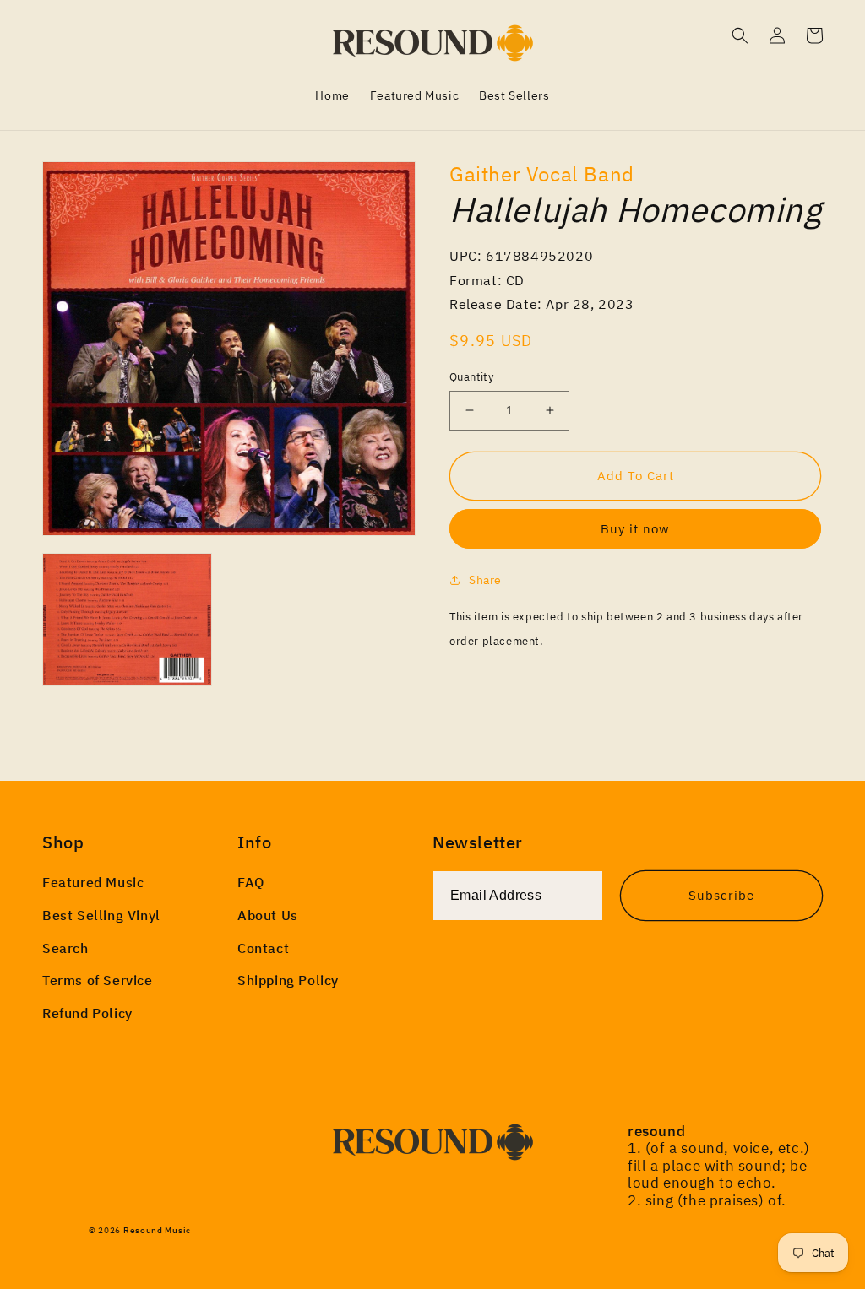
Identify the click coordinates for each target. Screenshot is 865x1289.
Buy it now (635, 529)
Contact (263, 948)
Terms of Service (97, 980)
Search (65, 948)
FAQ (250, 882)
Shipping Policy (288, 980)
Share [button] (485, 580)
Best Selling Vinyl (101, 915)
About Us (267, 915)
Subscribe (721, 895)
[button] (740, 35)
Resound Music (157, 1230)
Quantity (471, 377)
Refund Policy (87, 1013)
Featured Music (93, 882)
